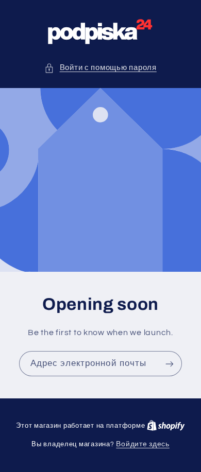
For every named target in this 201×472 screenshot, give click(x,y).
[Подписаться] (169, 364)
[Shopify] (166, 425)
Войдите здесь (143, 444)
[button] (100, 68)
